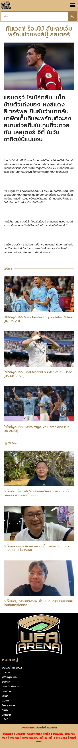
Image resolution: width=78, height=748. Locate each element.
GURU (5, 701)
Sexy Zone (60, 738)
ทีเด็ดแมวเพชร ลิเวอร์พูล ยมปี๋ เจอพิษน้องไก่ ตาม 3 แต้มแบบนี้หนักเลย (38, 548)
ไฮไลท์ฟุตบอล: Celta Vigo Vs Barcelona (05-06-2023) (37, 428)
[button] (72, 5)
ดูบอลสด (14, 738)
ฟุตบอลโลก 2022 (12, 668)
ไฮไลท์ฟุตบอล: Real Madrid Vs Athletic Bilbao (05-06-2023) (38, 374)
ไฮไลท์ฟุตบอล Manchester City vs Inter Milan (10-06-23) (38, 319)
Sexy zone (8, 705)
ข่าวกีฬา (6, 682)
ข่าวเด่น (6, 672)
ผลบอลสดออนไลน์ (32, 738)
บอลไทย (6, 691)
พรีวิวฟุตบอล (9, 677)
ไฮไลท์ (5, 696)
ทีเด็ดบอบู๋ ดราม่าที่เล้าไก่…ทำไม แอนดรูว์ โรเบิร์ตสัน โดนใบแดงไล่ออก (38, 603)
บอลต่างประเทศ (10, 686)
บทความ (6, 715)
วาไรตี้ (5, 719)
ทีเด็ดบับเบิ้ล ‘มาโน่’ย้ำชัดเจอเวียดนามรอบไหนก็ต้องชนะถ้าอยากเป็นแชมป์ (36, 493)
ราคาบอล (58, 734)
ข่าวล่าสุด (8, 734)
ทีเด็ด (5, 710)
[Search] (72, 16)
